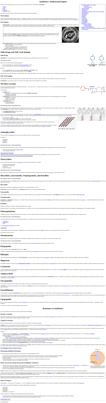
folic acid (19, 62)
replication (5, 221)
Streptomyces (24, 302)
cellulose (12, 115)
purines (20, 64)
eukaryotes (76, 19)
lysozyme (67, 114)
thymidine (26, 64)
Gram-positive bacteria (80, 194)
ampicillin (7, 94)
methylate (10, 340)
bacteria (4, 6)
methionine (23, 66)
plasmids (6, 329)
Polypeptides (84, 14)
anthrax (60, 214)
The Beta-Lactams (85, 8)
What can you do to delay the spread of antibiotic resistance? (93, 28)
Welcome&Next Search (5, 399)
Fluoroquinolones (85, 12)
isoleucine (53, 263)
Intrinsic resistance (87, 24)
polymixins (52, 316)
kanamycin (5, 140)
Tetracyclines (84, 10)
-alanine (65, 269)
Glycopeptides (84, 20)
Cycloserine (84, 18)
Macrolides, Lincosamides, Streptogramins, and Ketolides (93, 11)
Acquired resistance (88, 25)
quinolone (49, 373)
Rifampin (83, 16)
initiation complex (19, 149)
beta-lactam (43, 333)
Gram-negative (35, 251)
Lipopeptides (84, 22)
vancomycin (83, 199)
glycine (28, 66)
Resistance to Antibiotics (86, 23)
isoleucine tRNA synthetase (24, 263)
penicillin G (92, 333)
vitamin (29, 71)
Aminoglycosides (85, 9)
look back (66, 285)
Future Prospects (85, 29)
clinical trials (81, 383)
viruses (4, 7)
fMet (34, 395)
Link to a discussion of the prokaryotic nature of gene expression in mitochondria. (16, 155)
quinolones (9, 335)
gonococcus (86, 276)
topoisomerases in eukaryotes (8, 225)
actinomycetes (12, 135)
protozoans (5, 10)
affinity (52, 257)
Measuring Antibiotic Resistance (88, 27)
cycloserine (50, 342)
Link (35, 147)
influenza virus (76, 365)
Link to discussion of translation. (7, 153)
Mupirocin (84, 17)
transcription (5, 222)
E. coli (43, 238)
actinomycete (13, 276)
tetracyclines (45, 339)
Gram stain (101, 316)
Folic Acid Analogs (88, 7)
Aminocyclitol (84, 19)
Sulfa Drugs (86, 6)
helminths (5, 11)
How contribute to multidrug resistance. (11, 348)
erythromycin (36, 340)
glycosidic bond (37, 114)
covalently (8, 121)
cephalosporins (26, 334)
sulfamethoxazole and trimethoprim (94, 325)
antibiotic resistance (96, 181)
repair (4, 223)
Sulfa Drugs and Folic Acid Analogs (89, 4)
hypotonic (44, 126)
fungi (4, 8)
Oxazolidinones (85, 21)
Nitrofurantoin (84, 13)
